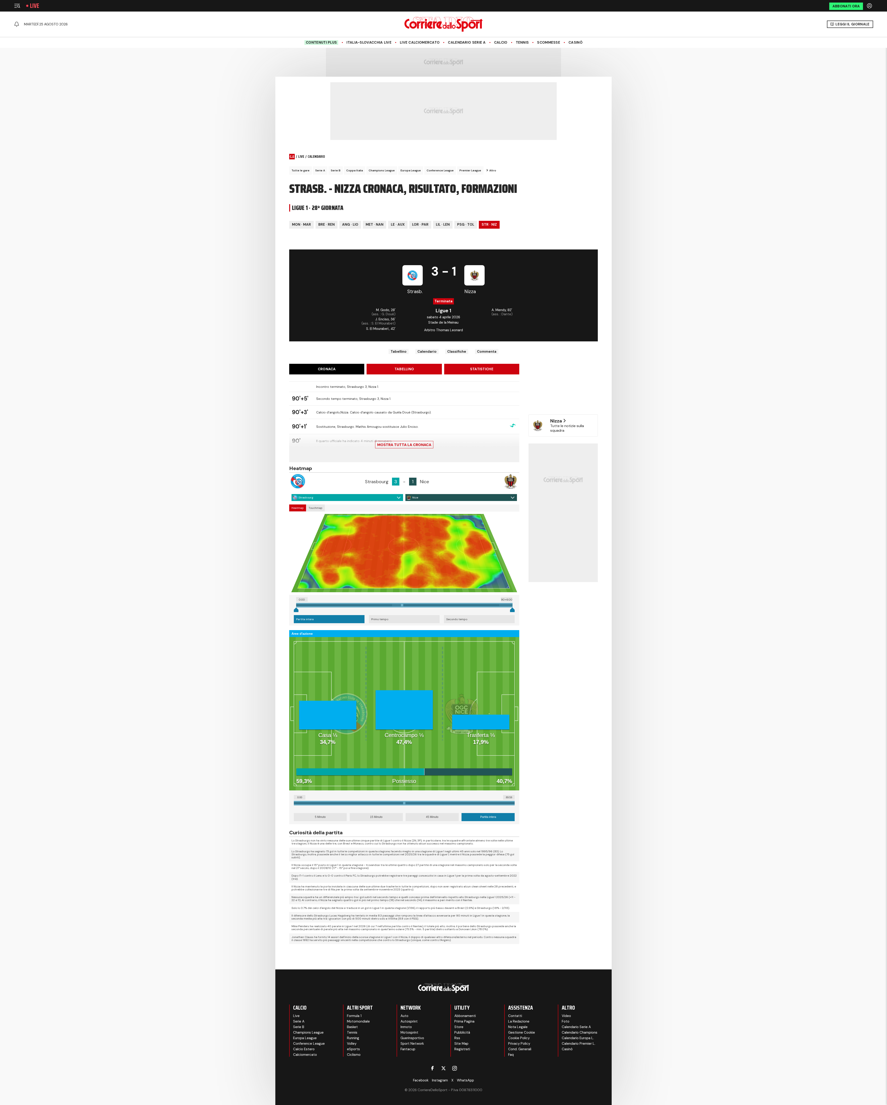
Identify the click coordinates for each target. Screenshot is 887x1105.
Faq (511, 1054)
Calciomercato (305, 1054)
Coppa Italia (354, 170)
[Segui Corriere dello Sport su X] (443, 1068)
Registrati (462, 1049)
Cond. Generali (519, 1049)
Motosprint (409, 1032)
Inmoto (406, 1027)
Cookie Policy (519, 1038)
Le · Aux (398, 224)
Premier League (470, 170)
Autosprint (409, 1021)
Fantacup (408, 1049)
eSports (353, 1049)
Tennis (522, 42)
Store (458, 1027)
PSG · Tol (465, 224)
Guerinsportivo (412, 1038)
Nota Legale (518, 1027)
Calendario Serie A (467, 42)
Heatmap (298, 508)
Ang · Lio (350, 224)
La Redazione (518, 1021)
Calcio (500, 42)
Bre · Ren (326, 224)
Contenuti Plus (321, 42)
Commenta (486, 351)
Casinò (575, 42)
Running (353, 1038)
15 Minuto (376, 817)
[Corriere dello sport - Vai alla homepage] (443, 24)
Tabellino (399, 351)
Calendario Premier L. (578, 1043)
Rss (457, 1038)
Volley (351, 1043)
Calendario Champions (579, 1032)
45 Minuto (432, 817)
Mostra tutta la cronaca (404, 444)
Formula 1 (354, 1016)
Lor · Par (420, 224)
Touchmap (315, 508)
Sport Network (412, 1043)
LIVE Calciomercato (420, 42)
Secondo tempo (456, 619)
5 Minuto (320, 817)
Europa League (411, 170)
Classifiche (456, 351)
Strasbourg (305, 497)
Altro (492, 170)
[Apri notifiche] (16, 24)
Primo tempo (379, 619)
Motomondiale (358, 1021)
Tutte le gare (301, 170)
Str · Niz (489, 224)
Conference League (440, 170)
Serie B (335, 170)
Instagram (440, 1080)
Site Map (461, 1043)
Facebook (420, 1080)
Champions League (382, 170)
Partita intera (305, 619)
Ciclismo (354, 1054)
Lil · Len (443, 224)
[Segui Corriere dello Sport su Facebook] (432, 1068)
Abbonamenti (465, 1016)
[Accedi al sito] (870, 6)
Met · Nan (374, 224)
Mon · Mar (301, 224)
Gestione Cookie (521, 1032)
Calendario (427, 351)
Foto (565, 1021)
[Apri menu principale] (17, 6)
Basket (352, 1027)
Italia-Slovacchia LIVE (369, 42)
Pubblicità (462, 1032)
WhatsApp (465, 1080)
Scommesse (548, 42)
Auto (404, 1016)
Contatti (515, 1016)
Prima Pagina (464, 1021)
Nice (415, 497)
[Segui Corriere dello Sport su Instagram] (454, 1068)
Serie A (320, 170)
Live (34, 6)
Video (566, 1016)
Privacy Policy (519, 1043)
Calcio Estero (304, 1049)
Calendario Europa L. (578, 1038)
